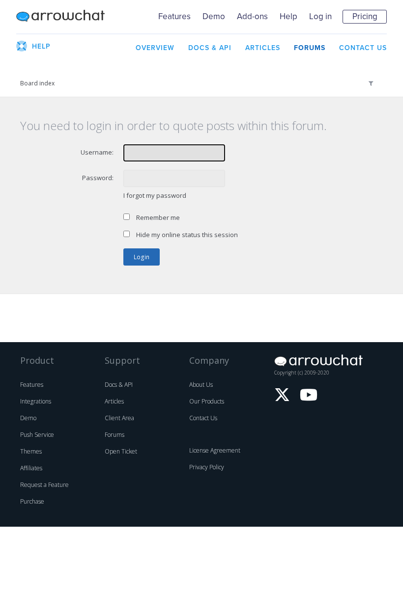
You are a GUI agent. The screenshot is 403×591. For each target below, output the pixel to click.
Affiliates (31, 468)
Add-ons (252, 16)
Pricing (364, 16)
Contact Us (203, 418)
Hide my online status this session (186, 234)
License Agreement (214, 450)
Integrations (35, 401)
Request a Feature (44, 485)
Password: (98, 177)
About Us (201, 384)
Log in (320, 16)
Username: (97, 152)
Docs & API (119, 384)
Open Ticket (121, 451)
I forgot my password (154, 195)
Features (174, 16)
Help (288, 16)
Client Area (119, 418)
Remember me (157, 217)
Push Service (37, 434)
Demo (213, 16)
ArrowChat (60, 17)
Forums (114, 434)
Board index (37, 83)
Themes (31, 451)
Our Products (206, 401)
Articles (114, 401)
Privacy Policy (206, 467)
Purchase (32, 501)
